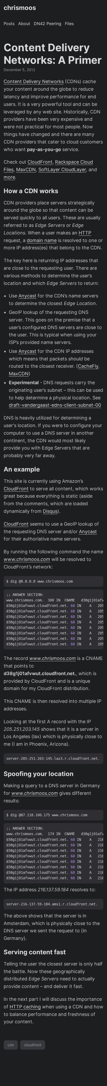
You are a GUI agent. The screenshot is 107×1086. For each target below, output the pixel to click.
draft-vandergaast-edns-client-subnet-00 (55, 405)
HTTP (85, 232)
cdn (11, 1045)
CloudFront (40, 162)
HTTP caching (25, 1006)
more (9, 177)
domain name (42, 240)
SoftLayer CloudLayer (62, 169)
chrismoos (20, 8)
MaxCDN (26, 169)
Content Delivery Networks (34, 81)
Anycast (27, 295)
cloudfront (32, 1045)
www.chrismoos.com (27, 559)
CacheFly (88, 366)
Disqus (50, 511)
